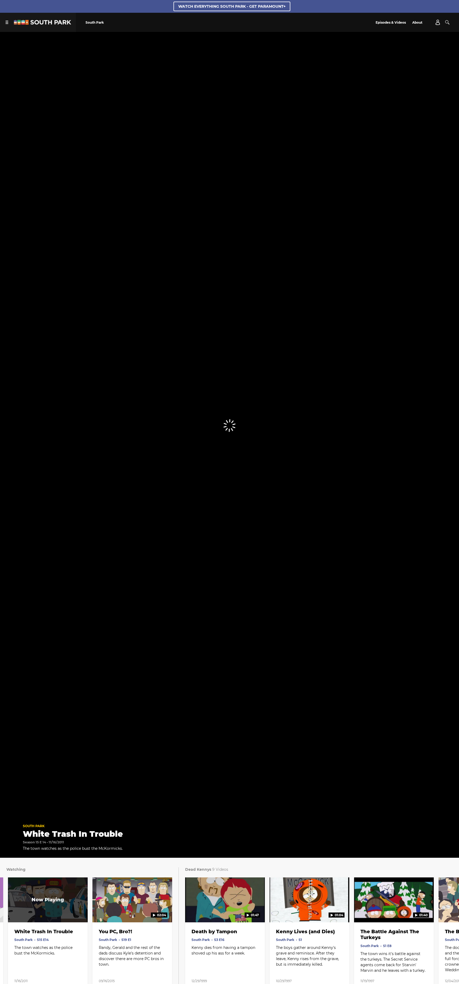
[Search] (447, 22)
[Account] (437, 22)
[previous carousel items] (10, 911)
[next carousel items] (448, 911)
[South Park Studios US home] (42, 23)
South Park (34, 826)
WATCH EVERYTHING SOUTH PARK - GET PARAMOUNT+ (232, 6)
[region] (229, 425)
